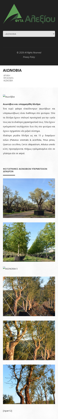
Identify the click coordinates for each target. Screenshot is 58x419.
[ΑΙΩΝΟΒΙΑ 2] (29, 384)
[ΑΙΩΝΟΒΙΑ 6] (29, 242)
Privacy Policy (29, 57)
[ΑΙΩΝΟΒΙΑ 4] (29, 296)
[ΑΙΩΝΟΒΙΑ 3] (29, 340)
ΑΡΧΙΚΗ (6, 75)
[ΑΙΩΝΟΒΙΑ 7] (29, 198)
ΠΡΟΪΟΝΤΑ (8, 78)
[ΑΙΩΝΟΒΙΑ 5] (29, 268)
